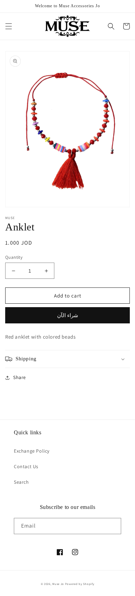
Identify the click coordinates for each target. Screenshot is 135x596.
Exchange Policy (32, 451)
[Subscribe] (113, 526)
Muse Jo (58, 584)
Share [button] (19, 377)
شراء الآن (67, 315)
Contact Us (26, 466)
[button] (8, 26)
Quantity (13, 257)
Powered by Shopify (79, 584)
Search (21, 482)
